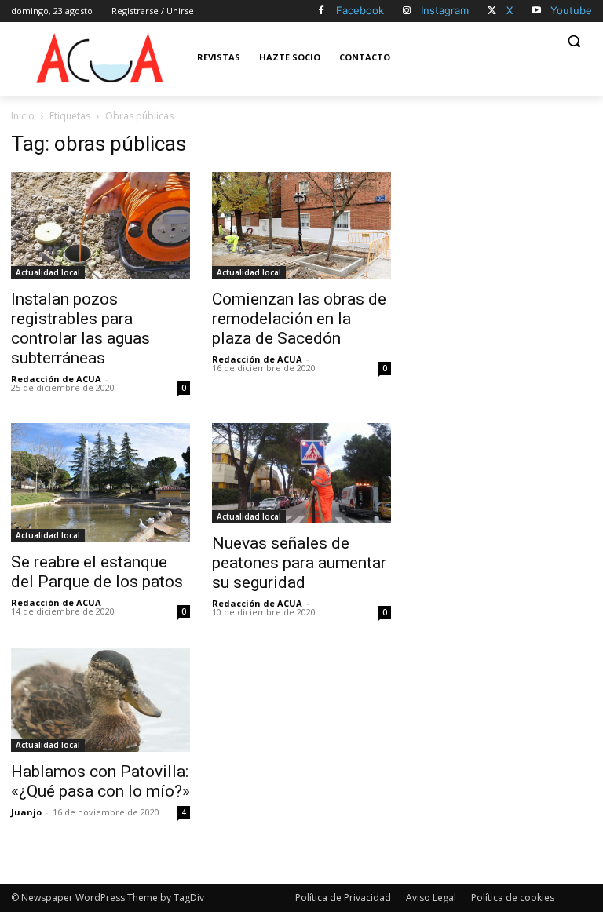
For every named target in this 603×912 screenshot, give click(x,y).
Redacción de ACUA (56, 379)
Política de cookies (512, 897)
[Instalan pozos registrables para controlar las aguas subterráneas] (100, 225)
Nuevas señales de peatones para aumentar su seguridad (299, 563)
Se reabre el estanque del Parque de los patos (97, 572)
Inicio (23, 115)
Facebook (360, 10)
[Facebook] (321, 11)
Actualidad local (48, 272)
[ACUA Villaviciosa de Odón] (99, 57)
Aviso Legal (431, 897)
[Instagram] (407, 11)
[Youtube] (536, 11)
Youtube (571, 10)
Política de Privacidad (343, 897)
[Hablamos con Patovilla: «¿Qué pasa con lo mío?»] (100, 700)
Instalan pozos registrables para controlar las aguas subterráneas (80, 328)
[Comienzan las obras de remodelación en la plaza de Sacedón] (301, 225)
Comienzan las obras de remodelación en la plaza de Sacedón (299, 319)
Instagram (445, 10)
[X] (492, 11)
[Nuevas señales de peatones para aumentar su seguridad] (301, 473)
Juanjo (26, 812)
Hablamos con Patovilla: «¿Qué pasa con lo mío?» (100, 781)
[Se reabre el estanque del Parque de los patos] (100, 482)
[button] (573, 41)
